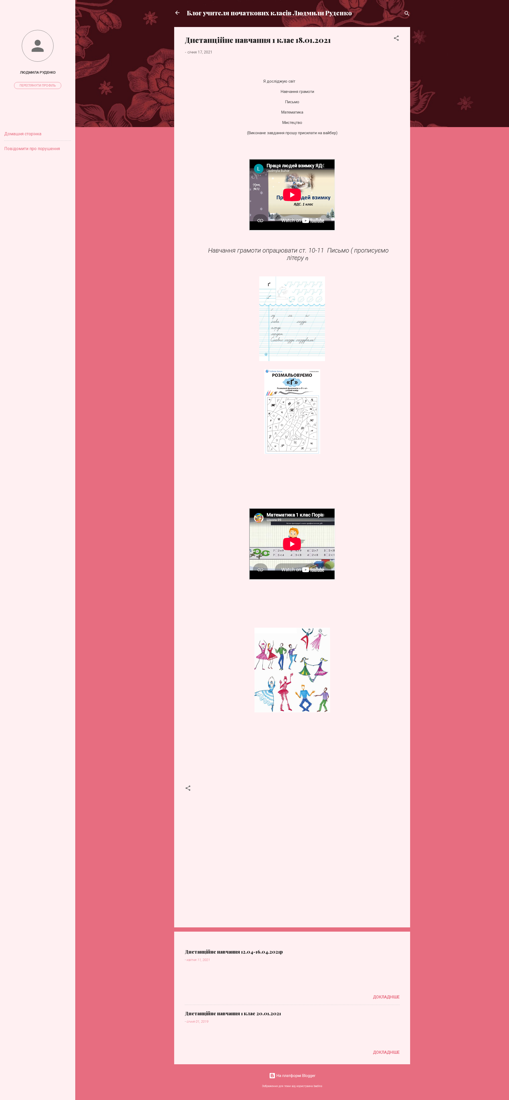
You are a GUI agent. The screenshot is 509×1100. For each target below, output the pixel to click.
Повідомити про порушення (32, 148)
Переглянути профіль (38, 85)
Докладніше (386, 997)
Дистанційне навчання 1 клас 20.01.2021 (233, 1013)
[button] (396, 39)
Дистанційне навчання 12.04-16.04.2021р (234, 952)
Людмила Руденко (38, 72)
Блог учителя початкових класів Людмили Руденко (269, 12)
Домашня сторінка (22, 133)
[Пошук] (407, 14)
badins (318, 1086)
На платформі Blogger (295, 1075)
